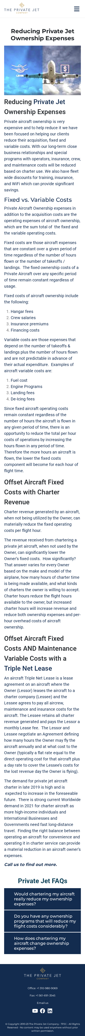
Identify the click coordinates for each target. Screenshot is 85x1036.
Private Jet (49, 102)
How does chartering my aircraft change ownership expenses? (41, 943)
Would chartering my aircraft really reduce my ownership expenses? (44, 898)
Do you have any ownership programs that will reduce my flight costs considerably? (45, 921)
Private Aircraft (18, 273)
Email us (42, 1002)
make (34, 571)
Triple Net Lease (28, 668)
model (54, 571)
